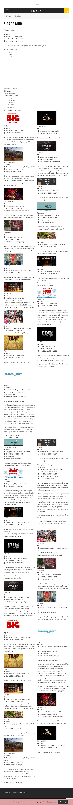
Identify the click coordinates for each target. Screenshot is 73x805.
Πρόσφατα (11, 98)
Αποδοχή (63, 802)
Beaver (6, 385)
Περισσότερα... (51, 802)
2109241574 (18, 239)
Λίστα (7, 110)
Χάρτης (10, 52)
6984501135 (52, 474)
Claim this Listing (11, 49)
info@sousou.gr (45, 220)
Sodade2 (40, 267)
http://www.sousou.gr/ (47, 222)
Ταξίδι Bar (40, 299)
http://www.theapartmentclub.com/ (17, 211)
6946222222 (52, 351)
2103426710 (18, 272)
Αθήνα (7, 34)
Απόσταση (11, 107)
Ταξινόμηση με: (11, 95)
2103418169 (52, 193)
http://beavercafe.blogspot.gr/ (16, 397)
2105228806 (18, 300)
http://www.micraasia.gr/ (14, 171)
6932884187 (52, 217)
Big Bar (6, 126)
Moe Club (40, 152)
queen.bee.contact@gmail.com (49, 476)
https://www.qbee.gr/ (47, 478)
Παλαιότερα (11, 100)
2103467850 (18, 330)
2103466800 (52, 349)
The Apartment (9, 201)
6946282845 (18, 133)
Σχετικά (10, 54)
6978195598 (18, 41)
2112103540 (18, 392)
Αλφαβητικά (11, 102)
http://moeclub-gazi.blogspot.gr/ (50, 161)
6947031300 (52, 306)
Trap (5, 351)
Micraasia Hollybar (10, 162)
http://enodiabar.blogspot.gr (15, 242)
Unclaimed (11, 105)
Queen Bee (41, 467)
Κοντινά (10, 56)
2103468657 (52, 274)
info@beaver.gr (11, 394)
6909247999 (18, 169)
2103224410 (52, 247)
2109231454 (52, 133)
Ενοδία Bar (7, 232)
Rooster (40, 240)
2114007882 (52, 471)
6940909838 (52, 159)
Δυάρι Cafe (7, 266)
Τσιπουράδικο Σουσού (44, 211)
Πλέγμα (13, 110)
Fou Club (40, 342)
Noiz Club (7, 324)
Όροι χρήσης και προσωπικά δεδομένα (15, 792)
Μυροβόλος (7, 293)
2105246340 (18, 208)
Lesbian (36, 4)
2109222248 (18, 358)
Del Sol (39, 186)
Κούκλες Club (41, 126)
